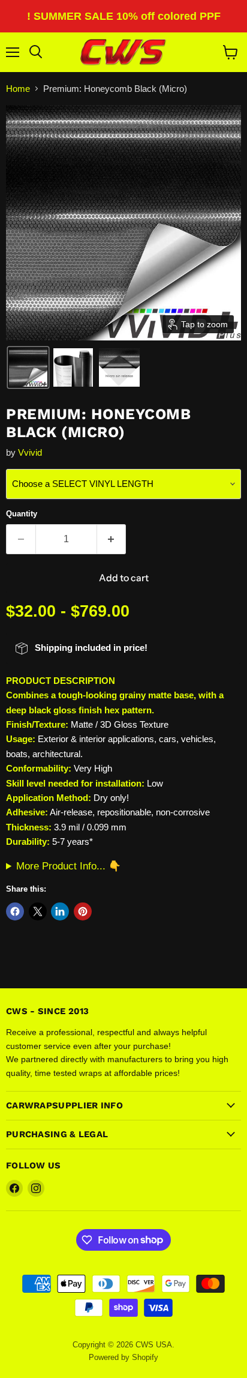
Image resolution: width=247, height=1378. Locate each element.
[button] (28, 367)
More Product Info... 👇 (68, 865)
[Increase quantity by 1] (111, 539)
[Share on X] (38, 911)
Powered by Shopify (123, 1357)
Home (18, 88)
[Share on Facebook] (15, 911)
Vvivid (30, 452)
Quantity (21, 513)
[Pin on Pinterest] (83, 911)
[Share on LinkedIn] (60, 911)
